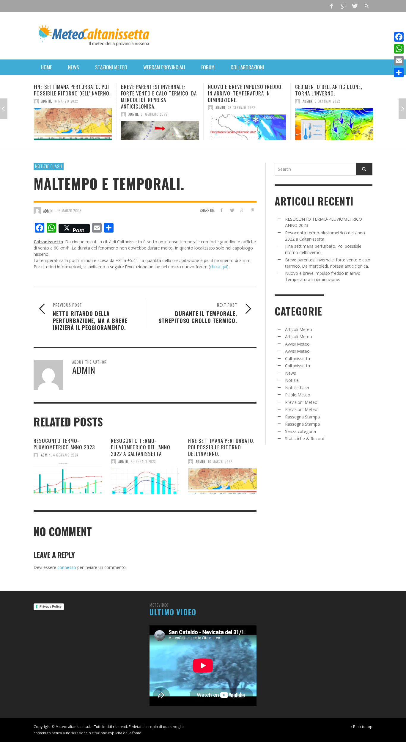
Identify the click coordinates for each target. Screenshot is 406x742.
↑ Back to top (361, 726)
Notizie (292, 380)
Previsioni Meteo (301, 402)
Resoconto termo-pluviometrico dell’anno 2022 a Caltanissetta (140, 447)
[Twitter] (354, 6)
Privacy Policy (51, 606)
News (290, 373)
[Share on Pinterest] (252, 210)
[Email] (399, 61)
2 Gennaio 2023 (143, 461)
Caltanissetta (297, 358)
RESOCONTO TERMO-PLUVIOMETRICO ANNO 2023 (64, 444)
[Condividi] (399, 73)
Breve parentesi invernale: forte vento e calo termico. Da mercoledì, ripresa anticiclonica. (159, 96)
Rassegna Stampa (302, 417)
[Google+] (343, 6)
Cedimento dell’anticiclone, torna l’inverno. (328, 90)
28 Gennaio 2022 (241, 107)
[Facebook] (331, 6)
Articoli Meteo (298, 329)
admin (46, 101)
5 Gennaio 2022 (327, 101)
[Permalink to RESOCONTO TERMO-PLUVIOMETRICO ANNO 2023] (68, 478)
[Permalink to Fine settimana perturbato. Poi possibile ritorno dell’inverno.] (73, 124)
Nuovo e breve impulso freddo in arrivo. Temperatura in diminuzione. (244, 93)
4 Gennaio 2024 (65, 455)
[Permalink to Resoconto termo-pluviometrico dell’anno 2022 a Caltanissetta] (145, 481)
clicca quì (218, 266)
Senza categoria (300, 431)
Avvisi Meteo (297, 344)
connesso (66, 567)
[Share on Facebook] (222, 210)
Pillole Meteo (297, 395)
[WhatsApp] (399, 49)
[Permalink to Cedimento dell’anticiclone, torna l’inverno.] (334, 124)
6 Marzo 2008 (70, 210)
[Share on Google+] (242, 210)
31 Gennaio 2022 (154, 114)
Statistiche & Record (304, 438)
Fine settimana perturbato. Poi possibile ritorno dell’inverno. (72, 90)
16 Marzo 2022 (65, 101)
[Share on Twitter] (232, 210)
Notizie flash (48, 166)
